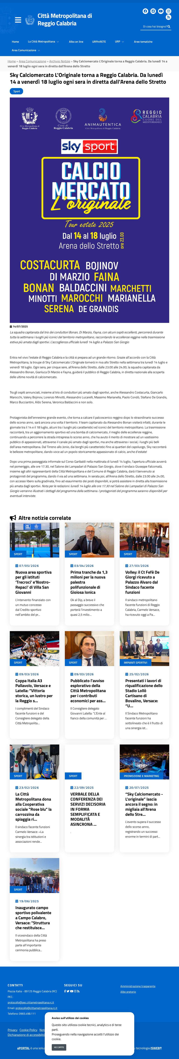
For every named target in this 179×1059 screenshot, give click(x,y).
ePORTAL (23, 1048)
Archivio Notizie (59, 61)
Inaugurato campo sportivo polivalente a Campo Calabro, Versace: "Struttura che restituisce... (33, 917)
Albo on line (76, 41)
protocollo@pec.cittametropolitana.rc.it (31, 1002)
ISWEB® (156, 1048)
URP (118, 41)
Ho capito (59, 1047)
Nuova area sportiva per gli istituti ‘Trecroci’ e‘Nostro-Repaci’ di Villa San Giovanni (33, 582)
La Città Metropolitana (42, 41)
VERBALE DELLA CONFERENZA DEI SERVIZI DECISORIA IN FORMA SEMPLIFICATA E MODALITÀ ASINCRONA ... (87, 809)
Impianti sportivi (135, 662)
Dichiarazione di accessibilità (26, 1034)
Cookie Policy (28, 1030)
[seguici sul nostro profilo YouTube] (161, 11)
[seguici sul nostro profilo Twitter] (153, 11)
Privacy (12, 1030)
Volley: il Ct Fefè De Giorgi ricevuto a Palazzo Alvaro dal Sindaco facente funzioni (142, 582)
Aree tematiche (143, 41)
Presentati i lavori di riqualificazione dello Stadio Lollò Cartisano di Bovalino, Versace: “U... (144, 693)
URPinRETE (99, 41)
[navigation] (18, 20)
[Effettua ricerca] (168, 26)
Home (15, 41)
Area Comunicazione (24, 50)
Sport (16, 91)
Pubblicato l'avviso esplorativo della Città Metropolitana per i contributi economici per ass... (88, 690)
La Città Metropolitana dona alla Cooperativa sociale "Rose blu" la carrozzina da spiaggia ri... (33, 806)
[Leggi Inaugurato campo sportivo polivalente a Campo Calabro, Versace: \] (34, 875)
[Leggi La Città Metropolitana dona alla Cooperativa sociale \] (34, 762)
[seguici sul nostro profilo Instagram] (168, 11)
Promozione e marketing (141, 776)
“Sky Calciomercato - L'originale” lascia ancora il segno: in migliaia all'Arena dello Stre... (144, 804)
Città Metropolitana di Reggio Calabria (65, 19)
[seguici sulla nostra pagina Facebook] (145, 11)
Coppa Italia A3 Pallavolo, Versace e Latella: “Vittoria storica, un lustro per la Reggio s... (34, 690)
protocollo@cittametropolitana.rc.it (36, 1008)
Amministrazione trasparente (137, 986)
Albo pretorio (128, 992)
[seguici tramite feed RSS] (168, 17)
